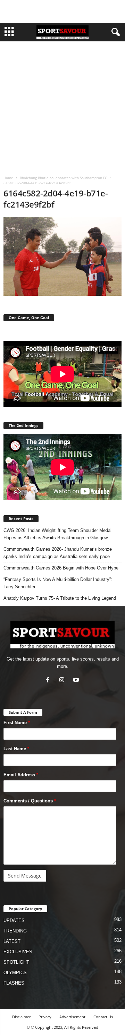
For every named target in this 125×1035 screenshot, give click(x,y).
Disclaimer (21, 1016)
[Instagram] (63, 680)
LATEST (11, 941)
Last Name (16, 748)
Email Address (20, 774)
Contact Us (103, 1016)
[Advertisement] (62, 11)
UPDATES (14, 920)
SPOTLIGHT (16, 962)
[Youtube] (76, 680)
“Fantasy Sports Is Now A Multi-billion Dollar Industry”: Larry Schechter (57, 583)
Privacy (45, 1016)
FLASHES (13, 983)
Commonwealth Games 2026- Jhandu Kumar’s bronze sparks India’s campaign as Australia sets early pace (57, 553)
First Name (16, 722)
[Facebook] (49, 680)
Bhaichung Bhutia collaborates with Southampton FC (63, 177)
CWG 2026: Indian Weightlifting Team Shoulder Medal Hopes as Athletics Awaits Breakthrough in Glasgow (57, 534)
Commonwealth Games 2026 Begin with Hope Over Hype (60, 568)
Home (8, 177)
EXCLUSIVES (17, 951)
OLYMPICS (15, 972)
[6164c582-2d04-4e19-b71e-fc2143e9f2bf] (62, 256)
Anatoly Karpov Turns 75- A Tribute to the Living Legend (59, 598)
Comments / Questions (29, 800)
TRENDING (15, 930)
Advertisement (72, 1016)
